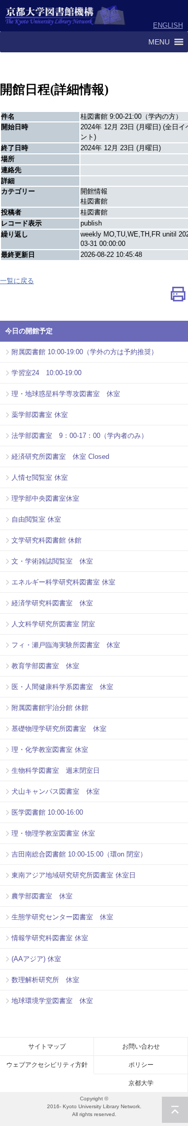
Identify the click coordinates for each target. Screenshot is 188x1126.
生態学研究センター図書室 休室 (62, 917)
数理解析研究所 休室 (45, 980)
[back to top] (175, 1110)
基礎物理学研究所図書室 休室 (59, 729)
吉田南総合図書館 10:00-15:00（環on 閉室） (79, 854)
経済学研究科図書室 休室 (52, 603)
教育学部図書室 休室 (45, 666)
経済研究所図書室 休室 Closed (60, 456)
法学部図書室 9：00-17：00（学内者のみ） (79, 436)
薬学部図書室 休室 (39, 415)
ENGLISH (168, 25)
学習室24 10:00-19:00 (46, 373)
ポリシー (141, 1064)
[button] (159, 41)
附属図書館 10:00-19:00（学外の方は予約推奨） (84, 352)
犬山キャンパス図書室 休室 (55, 791)
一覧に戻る (17, 281)
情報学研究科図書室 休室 (49, 938)
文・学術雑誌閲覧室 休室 (52, 561)
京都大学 (141, 1083)
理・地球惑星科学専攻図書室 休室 (65, 394)
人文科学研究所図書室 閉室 (53, 624)
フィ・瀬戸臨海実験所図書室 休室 (65, 645)
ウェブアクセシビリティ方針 (47, 1064)
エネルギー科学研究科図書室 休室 (63, 582)
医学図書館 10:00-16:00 (47, 812)
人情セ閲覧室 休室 (39, 477)
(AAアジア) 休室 (36, 959)
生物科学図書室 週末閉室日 (55, 770)
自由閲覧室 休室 (36, 519)
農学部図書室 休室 (42, 896)
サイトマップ (47, 1046)
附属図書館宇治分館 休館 (49, 708)
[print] (178, 296)
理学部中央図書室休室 (45, 498)
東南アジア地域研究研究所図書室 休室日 (73, 875)
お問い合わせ (141, 1046)
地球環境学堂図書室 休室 (52, 1001)
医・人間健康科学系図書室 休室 (62, 687)
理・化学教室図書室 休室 (49, 749)
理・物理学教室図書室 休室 (53, 833)
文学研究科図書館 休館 (46, 540)
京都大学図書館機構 (65, 15)
